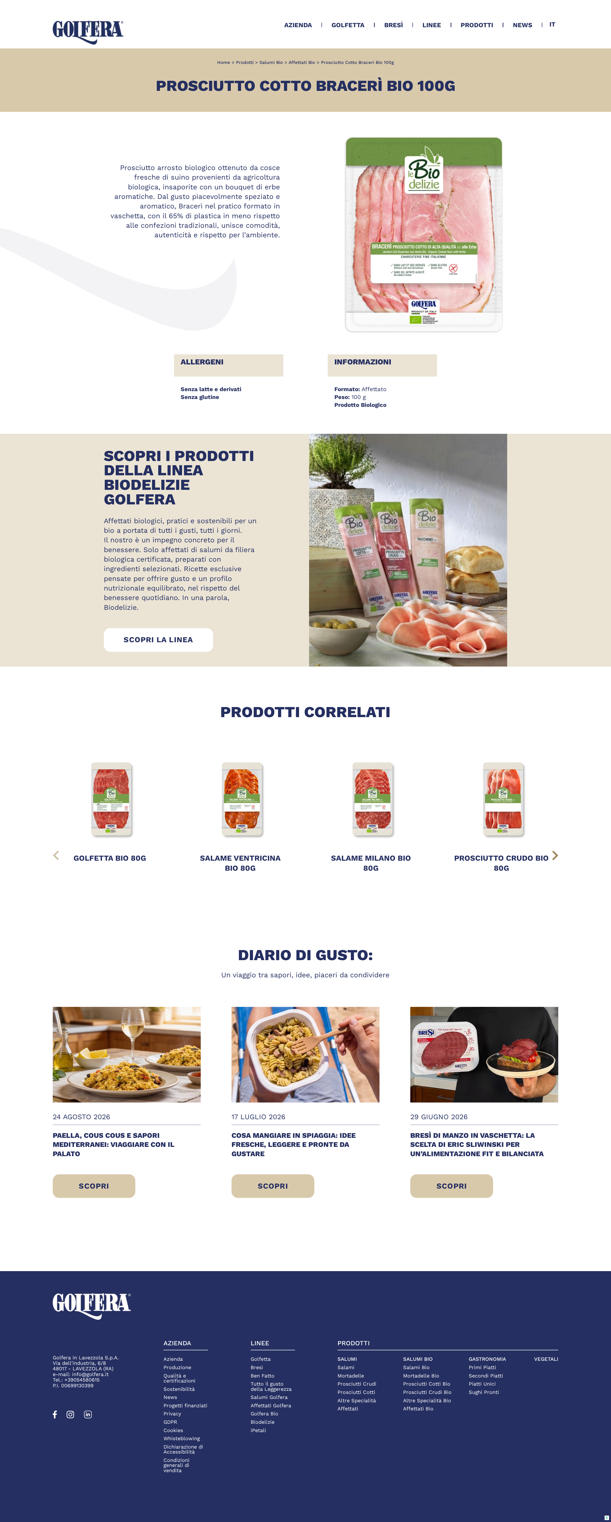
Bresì (393, 25)
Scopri (99, 1189)
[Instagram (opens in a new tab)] (70, 1417)
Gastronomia (487, 1359)
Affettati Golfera (271, 1405)
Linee (431, 25)
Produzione (177, 1367)
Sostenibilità (179, 1389)
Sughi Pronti (484, 1392)
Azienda (298, 25)
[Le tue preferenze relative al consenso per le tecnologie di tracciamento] (607, 1518)
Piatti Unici (482, 1383)
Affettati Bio (418, 1408)
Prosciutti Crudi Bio (427, 1392)
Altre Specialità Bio (427, 1400)
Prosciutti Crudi (356, 1383)
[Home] (88, 33)
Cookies (173, 1430)
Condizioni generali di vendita (176, 1465)
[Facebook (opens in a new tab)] (55, 1417)
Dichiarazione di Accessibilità (183, 1449)
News (522, 25)
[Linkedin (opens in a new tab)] (88, 1417)
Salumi (347, 1359)
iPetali (258, 1430)
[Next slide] (555, 855)
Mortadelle (350, 1375)
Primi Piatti (482, 1367)
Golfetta (348, 25)
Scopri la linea (168, 639)
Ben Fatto (262, 1375)
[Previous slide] (56, 855)
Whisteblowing (181, 1438)
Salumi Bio (418, 1359)
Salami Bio (416, 1367)
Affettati (347, 1408)
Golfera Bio (264, 1413)
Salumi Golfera (269, 1397)
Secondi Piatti (486, 1375)
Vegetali (546, 1359)
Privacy (172, 1413)
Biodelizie (262, 1421)
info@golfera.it (90, 1374)
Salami (345, 1367)
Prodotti (477, 25)
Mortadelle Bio (421, 1375)
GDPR (170, 1421)
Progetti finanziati (185, 1405)
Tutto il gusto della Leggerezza (271, 1386)
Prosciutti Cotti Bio (426, 1383)
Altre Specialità (356, 1400)
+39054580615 (82, 1380)
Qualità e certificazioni (179, 1378)
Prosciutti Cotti (356, 1392)
